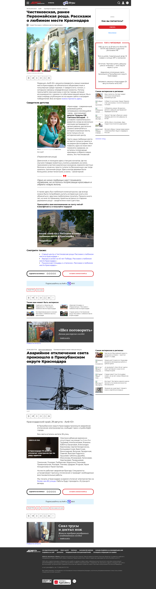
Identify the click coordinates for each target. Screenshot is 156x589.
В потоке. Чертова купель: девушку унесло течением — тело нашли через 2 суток (112, 65)
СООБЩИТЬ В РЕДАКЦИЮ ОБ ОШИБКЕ (105, 552)
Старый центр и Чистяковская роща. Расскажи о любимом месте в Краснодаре (80, 313)
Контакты (60, 552)
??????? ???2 (100, 139)
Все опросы (112, 32)
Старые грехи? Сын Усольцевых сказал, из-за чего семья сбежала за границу (116, 375)
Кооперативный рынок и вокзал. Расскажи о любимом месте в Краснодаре (46, 313)
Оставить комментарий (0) (78, 273)
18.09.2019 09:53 (32, 8)
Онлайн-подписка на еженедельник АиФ (109, 550)
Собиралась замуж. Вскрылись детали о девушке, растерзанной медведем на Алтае (115, 109)
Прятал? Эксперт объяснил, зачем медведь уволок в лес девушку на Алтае (116, 116)
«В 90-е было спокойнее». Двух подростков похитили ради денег (116, 123)
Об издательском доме (50, 550)
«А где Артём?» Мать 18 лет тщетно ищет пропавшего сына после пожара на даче (116, 368)
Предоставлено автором (35, 73)
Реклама (74, 550)
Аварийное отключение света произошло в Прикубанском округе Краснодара (112, 74)
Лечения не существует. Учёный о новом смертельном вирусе (116, 389)
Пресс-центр (64, 550)
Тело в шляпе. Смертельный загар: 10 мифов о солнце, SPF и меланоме (112, 57)
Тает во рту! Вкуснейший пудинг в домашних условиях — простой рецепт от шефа (116, 354)
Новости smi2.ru (34, 343)
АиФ (28, 411)
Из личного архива (47, 149)
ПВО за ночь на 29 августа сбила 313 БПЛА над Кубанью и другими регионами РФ (112, 48)
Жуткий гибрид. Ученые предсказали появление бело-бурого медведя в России (117, 130)
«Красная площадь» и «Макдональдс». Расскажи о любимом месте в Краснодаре (79, 306)
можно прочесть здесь (72, 99)
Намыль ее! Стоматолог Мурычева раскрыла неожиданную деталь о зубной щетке (116, 361)
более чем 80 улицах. (46, 481)
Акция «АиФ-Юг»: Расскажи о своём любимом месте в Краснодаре (60, 235)
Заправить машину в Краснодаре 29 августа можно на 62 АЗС (112, 82)
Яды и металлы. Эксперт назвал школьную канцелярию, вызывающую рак (115, 95)
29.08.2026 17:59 (32, 349)
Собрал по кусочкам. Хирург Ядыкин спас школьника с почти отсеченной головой (117, 102)
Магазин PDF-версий (86, 550)
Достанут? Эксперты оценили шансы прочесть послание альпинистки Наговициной (117, 382)
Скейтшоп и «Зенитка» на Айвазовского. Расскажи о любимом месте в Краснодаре (46, 306)
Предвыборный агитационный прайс (78, 552)
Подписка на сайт (48, 552)
